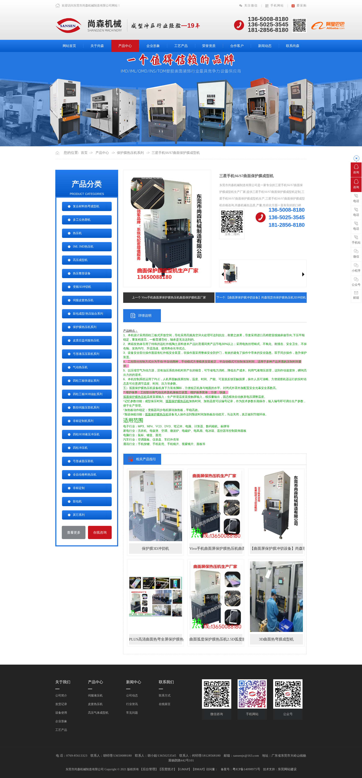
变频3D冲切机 (82, 286)
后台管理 (149, 769)
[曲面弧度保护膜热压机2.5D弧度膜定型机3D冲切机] (215, 596)
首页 (84, 152)
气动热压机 (80, 367)
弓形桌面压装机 (83, 461)
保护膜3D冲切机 (155, 548)
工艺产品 (181, 46)
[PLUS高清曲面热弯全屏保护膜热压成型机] (155, 596)
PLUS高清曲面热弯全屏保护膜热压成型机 (155, 639)
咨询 (356, 172)
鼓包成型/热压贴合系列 (88, 313)
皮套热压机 (95, 704)
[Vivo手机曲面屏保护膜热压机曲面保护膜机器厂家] (215, 505)
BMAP (198, 769)
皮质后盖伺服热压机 (86, 340)
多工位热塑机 (81, 219)
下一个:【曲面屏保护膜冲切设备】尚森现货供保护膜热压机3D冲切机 (261, 297)
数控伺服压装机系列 (86, 407)
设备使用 (61, 712)
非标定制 (79, 488)
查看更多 (73, 532)
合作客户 (237, 46)
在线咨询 (100, 532)
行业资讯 (132, 704)
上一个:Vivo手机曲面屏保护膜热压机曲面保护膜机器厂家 (169, 297)
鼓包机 (77, 501)
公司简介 (61, 695)
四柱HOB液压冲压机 (86, 434)
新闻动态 (265, 46)
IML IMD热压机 (83, 246)
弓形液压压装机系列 (86, 353)
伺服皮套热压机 (83, 300)
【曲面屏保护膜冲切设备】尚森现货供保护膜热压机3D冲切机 (276, 548)
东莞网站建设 (287, 769)
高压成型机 (80, 260)
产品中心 (125, 46)
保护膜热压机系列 (130, 152)
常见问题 (132, 712)
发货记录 (61, 704)
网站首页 (69, 46)
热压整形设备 (81, 273)
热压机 (77, 233)
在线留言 (165, 704)
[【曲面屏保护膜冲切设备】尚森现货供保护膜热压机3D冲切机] (276, 505)
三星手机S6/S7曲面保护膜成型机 (176, 152)
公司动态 (132, 695)
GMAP (184, 769)
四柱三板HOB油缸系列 (87, 394)
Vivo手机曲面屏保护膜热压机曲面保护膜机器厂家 (215, 548)
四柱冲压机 (80, 447)
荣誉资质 (209, 46)
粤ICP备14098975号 (246, 769)
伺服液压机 (95, 695)
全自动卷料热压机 (84, 474)
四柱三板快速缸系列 (86, 380)
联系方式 (165, 695)
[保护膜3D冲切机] (155, 505)
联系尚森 (292, 46)
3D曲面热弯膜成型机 (276, 639)
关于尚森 (97, 46)
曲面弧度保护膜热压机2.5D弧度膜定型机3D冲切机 (215, 639)
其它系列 (79, 514)
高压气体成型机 (98, 712)
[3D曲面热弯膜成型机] (276, 596)
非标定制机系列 (83, 421)
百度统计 (167, 769)
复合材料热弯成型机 (86, 206)
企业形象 (153, 46)
